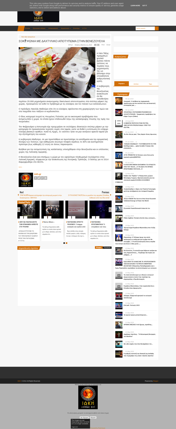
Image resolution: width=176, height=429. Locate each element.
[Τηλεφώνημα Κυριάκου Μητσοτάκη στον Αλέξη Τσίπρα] (118, 228)
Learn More (135, 5)
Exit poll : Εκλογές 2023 (132, 305)
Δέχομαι (93, 417)
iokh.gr (70, 45)
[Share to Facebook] (30, 211)
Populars (122, 83)
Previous (18, 209)
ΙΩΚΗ (19, 381)
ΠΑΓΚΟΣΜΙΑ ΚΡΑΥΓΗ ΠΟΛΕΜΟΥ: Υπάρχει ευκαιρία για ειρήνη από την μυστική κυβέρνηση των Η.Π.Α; (76, 226)
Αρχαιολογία (65, 28)
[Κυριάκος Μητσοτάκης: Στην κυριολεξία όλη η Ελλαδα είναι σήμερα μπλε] (118, 286)
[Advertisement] (115, 11)
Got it (144, 5)
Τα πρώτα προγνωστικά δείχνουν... (135, 315)
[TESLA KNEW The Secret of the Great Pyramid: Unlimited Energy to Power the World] (118, 199)
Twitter (38, 178)
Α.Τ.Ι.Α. (84, 28)
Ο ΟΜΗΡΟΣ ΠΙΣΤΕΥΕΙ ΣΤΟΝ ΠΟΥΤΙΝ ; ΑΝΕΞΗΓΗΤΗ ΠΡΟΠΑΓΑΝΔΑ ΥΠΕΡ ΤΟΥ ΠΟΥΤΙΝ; (137, 125)
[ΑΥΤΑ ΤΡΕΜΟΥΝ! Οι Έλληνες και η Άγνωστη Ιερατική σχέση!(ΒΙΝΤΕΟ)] (118, 155)
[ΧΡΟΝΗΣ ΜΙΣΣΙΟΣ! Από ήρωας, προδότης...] (118, 325)
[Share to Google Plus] (36, 211)
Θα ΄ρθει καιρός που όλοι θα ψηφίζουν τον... (138, 344)
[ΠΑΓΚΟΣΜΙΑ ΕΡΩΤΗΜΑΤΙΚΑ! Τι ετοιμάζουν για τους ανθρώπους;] (100, 209)
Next (110, 209)
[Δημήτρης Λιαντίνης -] (118, 334)
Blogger (99, 247)
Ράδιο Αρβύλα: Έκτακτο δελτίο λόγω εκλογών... (140, 218)
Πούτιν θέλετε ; (48, 222)
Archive (136, 84)
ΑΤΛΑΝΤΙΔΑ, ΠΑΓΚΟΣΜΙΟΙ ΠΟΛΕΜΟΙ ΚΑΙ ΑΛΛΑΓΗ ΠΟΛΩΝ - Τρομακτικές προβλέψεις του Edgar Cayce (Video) (140, 114)
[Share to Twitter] (33, 211)
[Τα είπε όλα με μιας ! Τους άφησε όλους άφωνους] (118, 134)
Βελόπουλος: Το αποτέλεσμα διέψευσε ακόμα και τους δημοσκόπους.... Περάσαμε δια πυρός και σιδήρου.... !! (140, 253)
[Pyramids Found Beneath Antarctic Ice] (118, 208)
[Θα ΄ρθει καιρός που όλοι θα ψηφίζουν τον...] (118, 344)
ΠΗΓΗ (20, 167)
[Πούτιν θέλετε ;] (52, 209)
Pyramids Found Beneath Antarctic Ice (137, 208)
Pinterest (45, 178)
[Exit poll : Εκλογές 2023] (118, 305)
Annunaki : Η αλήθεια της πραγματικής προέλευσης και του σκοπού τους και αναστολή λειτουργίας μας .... (139, 103)
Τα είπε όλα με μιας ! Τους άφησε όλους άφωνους (140, 134)
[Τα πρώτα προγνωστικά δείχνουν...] (118, 315)
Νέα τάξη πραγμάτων (28, 37)
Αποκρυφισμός (53, 28)
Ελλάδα (27, 28)
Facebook (35, 178)
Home (21, 28)
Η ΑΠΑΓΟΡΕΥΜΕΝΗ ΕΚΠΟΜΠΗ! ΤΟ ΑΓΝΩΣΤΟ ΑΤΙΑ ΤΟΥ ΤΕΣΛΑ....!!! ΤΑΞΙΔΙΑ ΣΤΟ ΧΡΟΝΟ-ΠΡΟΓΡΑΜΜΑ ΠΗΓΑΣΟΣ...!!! (139, 167)
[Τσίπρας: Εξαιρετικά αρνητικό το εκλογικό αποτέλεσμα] (118, 296)
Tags (150, 84)
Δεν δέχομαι (84, 417)
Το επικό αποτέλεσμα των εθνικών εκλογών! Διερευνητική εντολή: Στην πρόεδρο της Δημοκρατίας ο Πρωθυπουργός (139, 277)
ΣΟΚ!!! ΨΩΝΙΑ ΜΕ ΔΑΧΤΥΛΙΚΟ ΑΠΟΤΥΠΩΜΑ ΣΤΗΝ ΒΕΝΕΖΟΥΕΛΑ (62, 41)
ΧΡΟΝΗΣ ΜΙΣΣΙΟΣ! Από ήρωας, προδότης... (138, 324)
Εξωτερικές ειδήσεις (39, 28)
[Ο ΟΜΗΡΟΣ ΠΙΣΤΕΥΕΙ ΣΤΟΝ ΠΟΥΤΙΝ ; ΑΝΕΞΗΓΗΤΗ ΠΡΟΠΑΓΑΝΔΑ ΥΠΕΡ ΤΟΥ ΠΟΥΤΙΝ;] (118, 123)
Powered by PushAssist (97, 428)
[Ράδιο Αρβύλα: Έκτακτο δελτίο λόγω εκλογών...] (118, 218)
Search (157, 28)
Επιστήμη (76, 28)
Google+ (42, 178)
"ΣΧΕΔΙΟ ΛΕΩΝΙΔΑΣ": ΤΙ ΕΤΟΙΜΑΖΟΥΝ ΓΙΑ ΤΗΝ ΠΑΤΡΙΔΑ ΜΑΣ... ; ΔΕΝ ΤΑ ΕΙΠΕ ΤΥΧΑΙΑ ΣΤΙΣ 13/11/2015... (140, 146)
